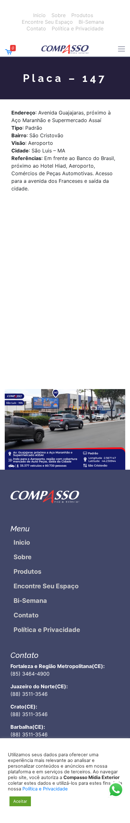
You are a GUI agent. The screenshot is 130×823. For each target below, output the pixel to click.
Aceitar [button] (20, 801)
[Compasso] (65, 48)
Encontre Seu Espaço (47, 22)
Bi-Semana (91, 22)
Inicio (39, 15)
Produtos (82, 15)
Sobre (58, 15)
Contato (36, 28)
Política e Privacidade (77, 28)
